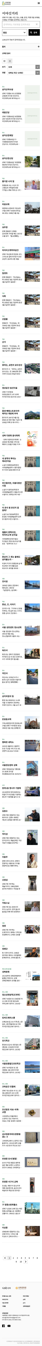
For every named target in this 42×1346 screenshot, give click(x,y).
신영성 (5, 879)
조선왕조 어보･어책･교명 (10, 1110)
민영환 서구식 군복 (10, 1181)
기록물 (4, 1306)
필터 (3, 46)
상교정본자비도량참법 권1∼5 (11, 1135)
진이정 (5, 581)
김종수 (5, 811)
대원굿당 (5, 112)
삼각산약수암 (7, 89)
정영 (4, 925)
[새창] (6, 1287)
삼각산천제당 (7, 135)
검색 (35, 32)
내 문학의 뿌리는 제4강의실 (9, 459)
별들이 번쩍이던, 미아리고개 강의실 (9, 533)
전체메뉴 (38, 3)
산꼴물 (5, 319)
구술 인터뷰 (5, 1303)
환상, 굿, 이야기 (9, 604)
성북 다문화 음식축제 (11, 435)
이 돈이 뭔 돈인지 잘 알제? (10, 509)
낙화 (4, 296)
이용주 (5, 856)
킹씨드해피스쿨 (8, 1017)
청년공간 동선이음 (9, 387)
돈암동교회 (6, 719)
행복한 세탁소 (8, 742)
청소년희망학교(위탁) (11, 994)
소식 (24, 1303)
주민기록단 (26, 1296)
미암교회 (5, 204)
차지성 (5, 833)
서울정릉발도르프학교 (11, 1063)
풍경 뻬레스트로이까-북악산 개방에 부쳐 (11, 412)
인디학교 (5, 1040)
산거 (4, 341)
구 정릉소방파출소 (9, 1204)
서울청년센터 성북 (9, 765)
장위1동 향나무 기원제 (11, 788)
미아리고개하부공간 (10, 250)
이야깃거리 (5, 1299)
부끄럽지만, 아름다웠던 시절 (12, 484)
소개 (24, 1299)
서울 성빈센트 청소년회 (12, 627)
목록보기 (10, 61)
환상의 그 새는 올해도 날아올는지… (11, 558)
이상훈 (5, 1227)
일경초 (5, 273)
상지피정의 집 (8, 696)
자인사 (5, 673)
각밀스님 (5, 902)
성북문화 (5, 971)
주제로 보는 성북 (6, 1296)
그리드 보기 (4, 61)
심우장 (5, 227)
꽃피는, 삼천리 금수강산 (12, 364)
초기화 (37, 24)
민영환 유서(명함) (9, 1158)
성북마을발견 (26, 1306)
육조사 (5, 650)
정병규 (5, 948)
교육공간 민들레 (9, 1086)
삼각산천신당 (7, 158)
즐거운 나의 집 (8, 181)
